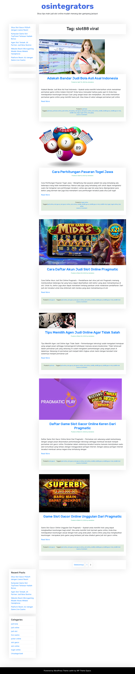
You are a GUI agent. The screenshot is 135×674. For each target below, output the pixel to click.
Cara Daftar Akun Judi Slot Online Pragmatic (82, 269)
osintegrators (67, 6)
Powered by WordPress (53, 671)
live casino (15, 635)
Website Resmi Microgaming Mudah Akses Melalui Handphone (22, 51)
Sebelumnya (79, 565)
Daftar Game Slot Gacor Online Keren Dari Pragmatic (82, 426)
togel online (83, 112)
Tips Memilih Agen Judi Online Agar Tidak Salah (82, 332)
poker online (16, 639)
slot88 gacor (106, 111)
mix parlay (72, 111)
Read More (45, 101)
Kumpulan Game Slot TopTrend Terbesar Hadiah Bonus (21, 36)
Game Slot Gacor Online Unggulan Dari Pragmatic (82, 516)
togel (78, 112)
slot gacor (78, 111)
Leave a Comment (81, 114)
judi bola (84, 109)
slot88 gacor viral (116, 111)
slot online (95, 111)
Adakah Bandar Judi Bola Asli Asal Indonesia (82, 78)
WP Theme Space (84, 671)
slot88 (100, 111)
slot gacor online (86, 111)
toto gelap (91, 112)
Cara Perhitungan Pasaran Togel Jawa (82, 172)
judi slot (52, 365)
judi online (65, 111)
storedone (91, 82)
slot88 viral (73, 112)
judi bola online (57, 111)
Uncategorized (17, 653)
